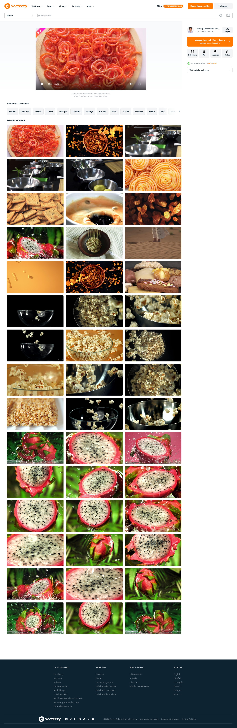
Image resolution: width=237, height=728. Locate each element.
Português (178, 682)
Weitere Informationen (199, 70)
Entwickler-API (60, 694)
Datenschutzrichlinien (170, 719)
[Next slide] (177, 111)
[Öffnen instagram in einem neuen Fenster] (71, 719)
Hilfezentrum (136, 674)
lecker (38, 111)
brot (114, 111)
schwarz (139, 111)
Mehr (89, 6)
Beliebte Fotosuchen (105, 690)
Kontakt (133, 678)
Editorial (76, 6)
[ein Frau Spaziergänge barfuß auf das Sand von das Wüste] (153, 243)
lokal (50, 111)
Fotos (49, 6)
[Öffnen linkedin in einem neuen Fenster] (75, 719)
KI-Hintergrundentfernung (66, 702)
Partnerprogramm (104, 682)
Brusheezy (59, 674)
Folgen (227, 31)
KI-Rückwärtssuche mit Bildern (68, 698)
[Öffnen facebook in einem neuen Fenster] (66, 719)
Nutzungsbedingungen (149, 719)
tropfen (76, 111)
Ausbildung (59, 690)
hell (163, 111)
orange (89, 111)
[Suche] (220, 15)
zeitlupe (63, 111)
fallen (152, 111)
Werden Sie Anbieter (139, 686)
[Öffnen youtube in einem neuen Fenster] (93, 719)
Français (177, 690)
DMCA (98, 678)
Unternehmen (60, 686)
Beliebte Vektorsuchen (106, 686)
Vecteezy (58, 678)
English (177, 674)
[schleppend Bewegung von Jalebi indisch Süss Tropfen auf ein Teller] (35, 141)
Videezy (57, 682)
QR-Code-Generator (63, 706)
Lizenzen (100, 674)
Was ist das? (212, 63)
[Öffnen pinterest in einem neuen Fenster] (80, 719)
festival (25, 111)
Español (177, 678)
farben (12, 111)
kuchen (102, 111)
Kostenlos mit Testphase (210, 41)
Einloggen (223, 6)
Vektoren (36, 6)
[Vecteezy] (15, 6)
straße (126, 111)
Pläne (159, 6)
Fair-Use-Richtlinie (189, 719)
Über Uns (134, 682)
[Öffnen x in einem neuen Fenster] (88, 719)
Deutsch (177, 686)
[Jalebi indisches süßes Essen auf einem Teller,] (153, 175)
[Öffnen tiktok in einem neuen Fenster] (84, 719)
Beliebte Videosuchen (106, 694)
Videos (62, 6)
